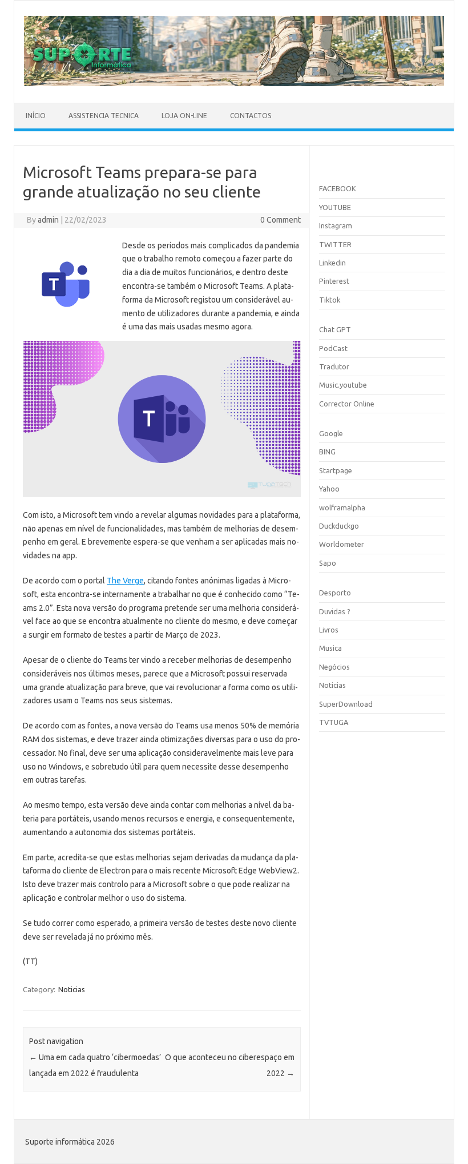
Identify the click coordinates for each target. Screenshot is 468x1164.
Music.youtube (343, 385)
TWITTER (335, 244)
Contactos (250, 115)
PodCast (333, 348)
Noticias (71, 989)
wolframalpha (342, 507)
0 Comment (280, 219)
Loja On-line (184, 115)
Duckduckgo (339, 526)
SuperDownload (346, 704)
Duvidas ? (334, 611)
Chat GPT (335, 329)
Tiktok (329, 300)
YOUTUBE (335, 207)
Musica (330, 648)
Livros (328, 630)
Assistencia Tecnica (103, 115)
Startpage (335, 470)
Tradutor (334, 366)
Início (36, 115)
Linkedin (332, 263)
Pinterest (334, 281)
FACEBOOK (337, 188)
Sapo (327, 563)
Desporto (335, 593)
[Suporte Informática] (234, 83)
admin (48, 219)
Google (331, 433)
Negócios (334, 667)
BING (327, 452)
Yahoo (329, 489)
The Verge (125, 580)
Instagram (335, 225)
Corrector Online (346, 404)
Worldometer (341, 544)
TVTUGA (333, 722)
